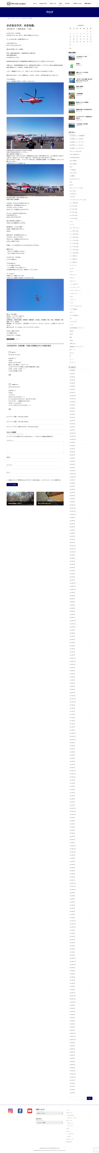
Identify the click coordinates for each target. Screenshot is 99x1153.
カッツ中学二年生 (74, 237)
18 (73, 39)
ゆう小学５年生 (73, 218)
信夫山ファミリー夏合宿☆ (82, 102)
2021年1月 (72, 580)
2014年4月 (72, 833)
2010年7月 (72, 974)
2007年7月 (72, 1086)
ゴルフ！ (72, 271)
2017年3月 (72, 723)
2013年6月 (72, 864)
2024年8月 (72, 445)
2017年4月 (72, 720)
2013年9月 (72, 855)
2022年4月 (72, 533)
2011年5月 (72, 942)
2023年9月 (72, 480)
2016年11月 (73, 736)
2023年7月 (72, 486)
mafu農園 (72, 176)
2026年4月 (72, 383)
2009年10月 (73, 1002)
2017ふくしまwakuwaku (76, 151)
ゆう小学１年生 (73, 206)
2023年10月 (73, 476)
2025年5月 (72, 417)
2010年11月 (73, 961)
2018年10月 (73, 664)
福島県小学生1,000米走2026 (84, 109)
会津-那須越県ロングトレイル (77, 328)
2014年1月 (72, 842)
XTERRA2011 (73, 193)
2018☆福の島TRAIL (75, 154)
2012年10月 (73, 889)
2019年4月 (72, 645)
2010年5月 (72, 980)
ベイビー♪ (17, 339)
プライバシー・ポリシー (72, 1117)
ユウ (71, 318)
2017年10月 (73, 702)
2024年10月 (73, 439)
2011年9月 (72, 930)
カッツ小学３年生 (74, 243)
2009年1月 (72, 1030)
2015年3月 (72, 798)
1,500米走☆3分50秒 (82, 124)
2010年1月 (72, 992)
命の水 (71, 334)
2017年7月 (72, 711)
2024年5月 (72, 455)
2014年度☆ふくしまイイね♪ (77, 142)
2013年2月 (72, 877)
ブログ (71, 296)
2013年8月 (72, 858)
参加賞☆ (78, 63)
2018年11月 (73, 661)
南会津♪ (72, 331)
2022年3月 (72, 536)
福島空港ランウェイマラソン (77, 346)
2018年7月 (72, 673)
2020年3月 (72, 611)
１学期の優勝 (79, 93)
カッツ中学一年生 (74, 231)
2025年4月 (72, 420)
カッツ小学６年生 (74, 252)
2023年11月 (73, 473)
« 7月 (70, 48)
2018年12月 (73, 658)
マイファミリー (70, 1125)
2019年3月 (72, 648)
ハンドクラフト (73, 293)
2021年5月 (72, 567)
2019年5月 (72, 642)
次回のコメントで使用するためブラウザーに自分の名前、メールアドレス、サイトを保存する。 (35, 480)
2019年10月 (73, 627)
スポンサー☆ (73, 281)
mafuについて (69, 1112)
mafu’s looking (73, 172)
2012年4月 (72, 908)
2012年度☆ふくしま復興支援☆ (77, 135)
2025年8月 (72, 408)
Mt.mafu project (70, 1115)
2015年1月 (72, 805)
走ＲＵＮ (72, 352)
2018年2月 (72, 689)
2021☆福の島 (73, 163)
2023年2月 (72, 501)
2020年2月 (72, 614)
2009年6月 (72, 1014)
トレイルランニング (74, 287)
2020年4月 (72, 608)
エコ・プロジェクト (74, 227)
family (71, 166)
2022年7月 (72, 523)
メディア (72, 312)
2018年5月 (72, 680)
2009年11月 (73, 999)
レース (71, 324)
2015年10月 (73, 777)
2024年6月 (72, 451)
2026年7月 (72, 373)
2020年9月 (72, 592)
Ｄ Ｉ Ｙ (71, 359)
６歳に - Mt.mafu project (20, 416)
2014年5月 (72, 830)
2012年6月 (72, 902)
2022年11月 (73, 511)
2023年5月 (72, 492)
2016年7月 (72, 748)
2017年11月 (73, 698)
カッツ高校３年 (73, 262)
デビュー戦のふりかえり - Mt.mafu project (25, 426)
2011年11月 (73, 924)
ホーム (67, 1110)
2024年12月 (73, 433)
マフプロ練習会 (73, 309)
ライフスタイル (73, 321)
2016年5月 (72, 755)
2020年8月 (72, 595)
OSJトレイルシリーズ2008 (76, 188)
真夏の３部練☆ (80, 86)
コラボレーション (70, 1139)
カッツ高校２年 (73, 259)
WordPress (41, 1150)
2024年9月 (72, 442)
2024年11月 (73, 436)
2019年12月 (73, 620)
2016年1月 (72, 767)
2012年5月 (72, 905)
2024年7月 (72, 448)
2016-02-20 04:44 (14, 386)
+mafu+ (14, 384)
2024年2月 (72, 464)
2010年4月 (72, 983)
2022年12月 (73, 508)
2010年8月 (72, 970)
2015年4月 (72, 795)
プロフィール (69, 1120)
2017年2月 (72, 727)
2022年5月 (72, 530)
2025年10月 (73, 401)
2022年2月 (72, 539)
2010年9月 (72, 967)
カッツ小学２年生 (74, 240)
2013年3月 (72, 874)
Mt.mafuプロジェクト (75, 179)
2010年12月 (73, 958)
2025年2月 (72, 426)
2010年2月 (72, 989)
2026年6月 (72, 376)
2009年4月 (72, 1020)
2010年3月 (72, 986)
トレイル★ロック (74, 284)
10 (70, 36)
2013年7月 (72, 861)
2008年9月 (72, 1042)
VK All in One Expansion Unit (59, 1150)
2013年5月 (72, 867)
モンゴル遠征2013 (74, 315)
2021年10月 (73, 551)
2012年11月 (73, 886)
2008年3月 (72, 1061)
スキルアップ (73, 274)
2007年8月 (72, 1083)
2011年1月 (72, 955)
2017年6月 (72, 714)
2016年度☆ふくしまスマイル (77, 148)
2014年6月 (72, 827)
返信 (10, 374)
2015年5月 (72, 792)
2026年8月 (72, 370)
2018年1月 (72, 692)
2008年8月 (72, 1045)
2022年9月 (72, 517)
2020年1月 (72, 617)
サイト (8, 472)
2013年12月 (73, 845)
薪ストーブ (72, 349)
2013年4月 (72, 870)
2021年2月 (72, 577)
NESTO (71, 184)
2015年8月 (72, 783)
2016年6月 (72, 752)
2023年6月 (72, 489)
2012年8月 (72, 895)
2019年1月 (72, 655)
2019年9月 (72, 630)
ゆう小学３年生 (73, 212)
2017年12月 (73, 695)
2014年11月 (73, 811)
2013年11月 (73, 849)
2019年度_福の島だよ (75, 157)
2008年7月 (72, 1049)
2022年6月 (72, 527)
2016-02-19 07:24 (14, 354)
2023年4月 (72, 495)
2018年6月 (72, 677)
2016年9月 (72, 742)
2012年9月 (72, 892)
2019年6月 (72, 639)
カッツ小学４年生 (74, 246)
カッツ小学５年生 (74, 249)
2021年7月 (72, 561)
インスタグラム (70, 1134)
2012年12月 (73, 883)
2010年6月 (72, 977)
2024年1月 (72, 467)
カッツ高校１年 (73, 256)
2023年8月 (72, 483)
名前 (9, 457)
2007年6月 (72, 1089)
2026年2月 (72, 389)
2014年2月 (72, 839)
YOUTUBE (72, 196)
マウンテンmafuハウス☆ (76, 306)
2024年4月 (72, 458)
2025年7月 (72, 411)
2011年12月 (73, 920)
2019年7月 (72, 636)
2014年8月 (72, 820)
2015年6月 (72, 789)
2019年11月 (73, 623)
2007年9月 (72, 1080)
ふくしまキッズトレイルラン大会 (78, 199)
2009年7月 (72, 1011)
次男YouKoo (73, 343)
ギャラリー (68, 1131)
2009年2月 (72, 1027)
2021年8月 (72, 558)
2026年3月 (72, 386)
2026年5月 (72, 380)
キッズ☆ (72, 268)
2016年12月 (73, 733)
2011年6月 (72, 939)
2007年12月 (73, 1070)
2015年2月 (72, 802)
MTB (71, 182)
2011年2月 (72, 952)
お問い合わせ (69, 1141)
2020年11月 (73, 586)
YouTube (69, 1136)
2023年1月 (72, 505)
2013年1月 (72, 880)
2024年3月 (72, 461)
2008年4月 (72, 1058)
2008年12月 (73, 1033)
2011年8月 (72, 933)
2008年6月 (72, 1052)
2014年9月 (72, 817)
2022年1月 (72, 542)
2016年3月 (72, 761)
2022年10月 (73, 514)
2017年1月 (72, 730)
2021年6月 (72, 564)
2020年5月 (72, 605)
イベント (72, 224)
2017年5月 (72, 717)
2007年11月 (73, 1074)
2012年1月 (72, 917)
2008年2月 (72, 1064)
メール (9, 465)
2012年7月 (72, 898)
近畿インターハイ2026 (82, 72)
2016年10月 (73, 739)
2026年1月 (72, 392)
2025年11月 (73, 398)
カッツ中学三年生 (74, 234)
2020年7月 (72, 598)
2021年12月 (73, 545)
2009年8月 (72, 1008)
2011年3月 (72, 949)
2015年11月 (73, 773)
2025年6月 (72, 414)
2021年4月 (72, 570)
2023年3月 (72, 498)
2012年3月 (72, 911)
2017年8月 (72, 708)
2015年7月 (72, 786)
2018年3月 (72, 686)
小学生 (71, 340)
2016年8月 (72, 745)
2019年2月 (72, 652)
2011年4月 (72, 945)
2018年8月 (72, 670)
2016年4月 (72, 758)
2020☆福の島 (73, 160)
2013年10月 (73, 852)
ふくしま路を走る (74, 202)
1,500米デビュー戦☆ (81, 56)
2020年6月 (72, 602)
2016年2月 (72, 764)
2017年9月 (72, 705)
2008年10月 (73, 1039)
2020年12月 (73, 583)
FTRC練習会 (73, 169)
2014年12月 (73, 808)
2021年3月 (72, 573)
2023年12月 (73, 470)
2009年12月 (73, 995)
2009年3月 (72, 1024)
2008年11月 (73, 1036)
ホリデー (72, 302)
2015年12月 (73, 770)
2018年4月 (72, 683)
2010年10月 (73, 964)
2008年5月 (72, 1055)
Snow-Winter (73, 191)
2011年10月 (73, 927)
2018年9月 (72, 667)
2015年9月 (72, 780)
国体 (71, 337)
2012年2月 (72, 914)
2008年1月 (72, 1067)
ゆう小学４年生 (73, 215)
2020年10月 (73, 589)
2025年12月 (73, 395)
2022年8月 (72, 520)
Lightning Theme (49, 1150)
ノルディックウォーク (75, 290)
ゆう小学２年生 (73, 209)
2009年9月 (72, 1005)
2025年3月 (72, 423)
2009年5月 (72, 1017)
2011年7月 (72, 936)
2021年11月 (73, 548)
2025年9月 (72, 405)
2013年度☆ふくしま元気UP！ (77, 138)
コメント (10, 440)
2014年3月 (72, 836)
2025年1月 (72, 430)
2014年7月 (72, 823)
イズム (71, 221)
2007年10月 (73, 1077)
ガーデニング (73, 265)
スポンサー (72, 277)
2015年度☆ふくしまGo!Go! (76, 145)
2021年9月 (72, 555)
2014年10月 (73, 814)
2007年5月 (72, 1092)
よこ (13, 352)
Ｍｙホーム (72, 362)
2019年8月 (72, 633)
